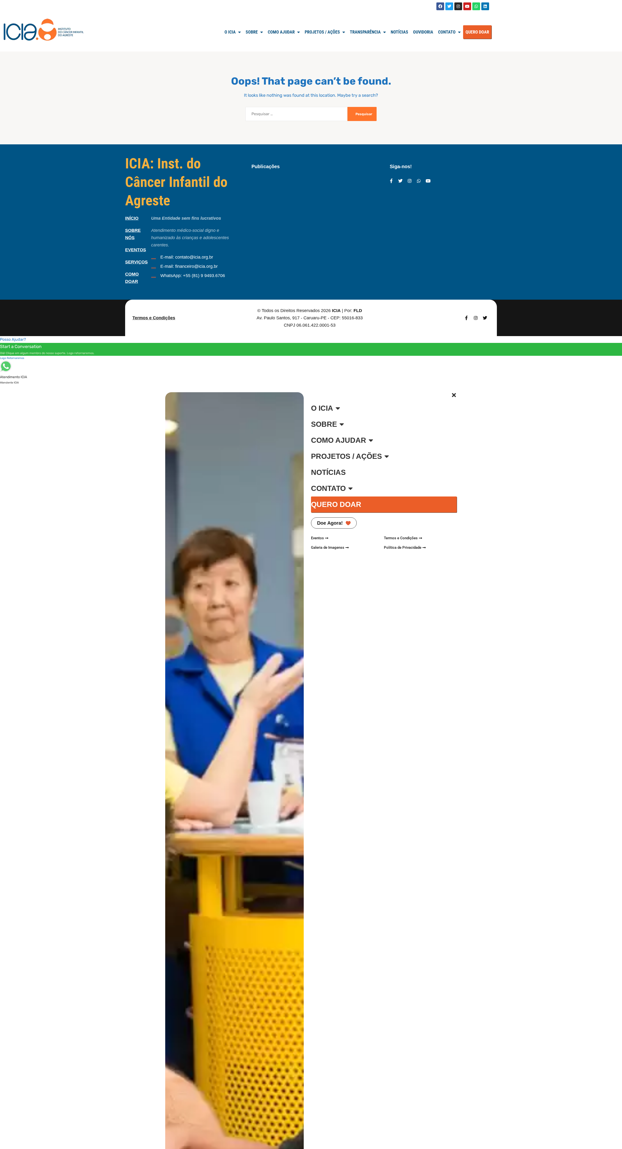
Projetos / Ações (322, 32)
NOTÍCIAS (328, 472)
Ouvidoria (423, 32)
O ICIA (230, 32)
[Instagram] (458, 6)
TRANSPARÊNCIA (365, 32)
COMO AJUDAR (338, 440)
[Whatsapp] (476, 6)
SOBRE (252, 32)
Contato (447, 32)
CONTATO (328, 488)
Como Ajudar (281, 32)
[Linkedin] (485, 6)
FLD (358, 310)
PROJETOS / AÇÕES (346, 456)
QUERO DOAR (477, 32)
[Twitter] (449, 6)
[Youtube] (467, 6)
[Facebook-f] (391, 181)
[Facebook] (440, 6)
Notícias (399, 32)
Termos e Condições (153, 317)
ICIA (336, 310)
